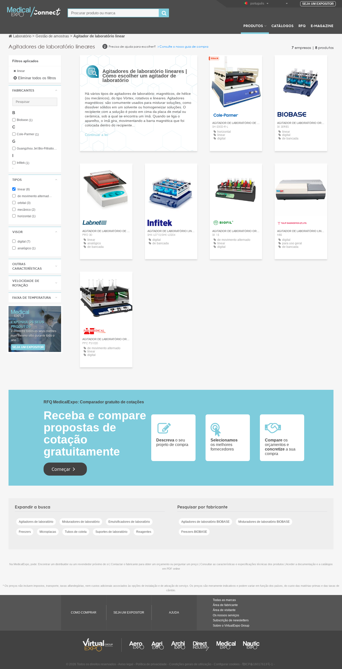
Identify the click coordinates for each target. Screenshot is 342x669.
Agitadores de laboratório (36, 522)
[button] (34, 90)
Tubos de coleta (76, 532)
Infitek (23, 163)
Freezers (25, 532)
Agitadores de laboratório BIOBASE (205, 522)
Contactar (236, 63)
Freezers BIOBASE (194, 532)
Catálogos (282, 25)
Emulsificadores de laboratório (129, 522)
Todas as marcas (224, 600)
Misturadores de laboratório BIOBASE (264, 522)
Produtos (253, 25)
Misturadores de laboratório (81, 522)
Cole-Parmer (28, 134)
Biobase (25, 120)
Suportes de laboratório (111, 532)
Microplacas (48, 532)
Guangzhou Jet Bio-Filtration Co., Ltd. (37, 149)
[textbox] (113, 13)
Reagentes (143, 532)
